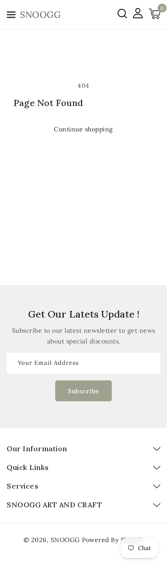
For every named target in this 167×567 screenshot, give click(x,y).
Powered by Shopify (112, 540)
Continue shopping (83, 129)
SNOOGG (65, 540)
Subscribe (83, 391)
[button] (11, 16)
